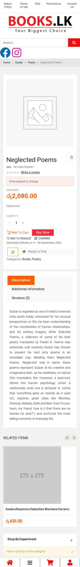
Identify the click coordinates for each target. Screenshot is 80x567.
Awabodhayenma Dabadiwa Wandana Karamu (37, 509)
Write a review (30, 172)
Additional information (28, 289)
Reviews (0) (21, 298)
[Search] (74, 42)
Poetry (31, 62)
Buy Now (42, 232)
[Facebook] (5, 52)
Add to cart (20, 232)
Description (21, 280)
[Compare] (12, 252)
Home (6, 62)
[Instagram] (16, 52)
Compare (44, 238)
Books (19, 62)
